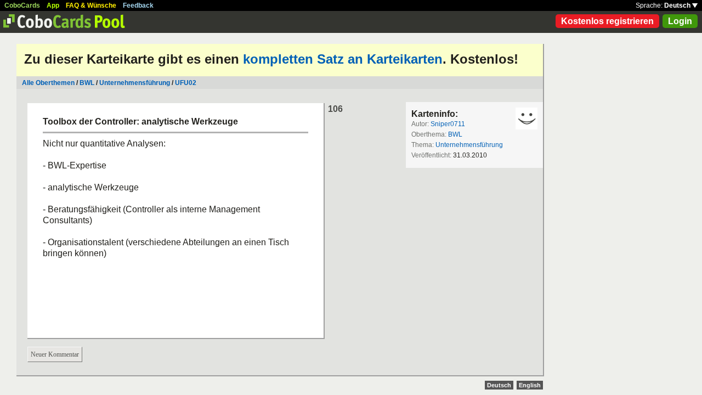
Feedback (138, 5)
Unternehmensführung (134, 83)
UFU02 (185, 83)
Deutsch (678, 5)
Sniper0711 (448, 124)
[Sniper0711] (526, 118)
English (530, 385)
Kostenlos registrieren (607, 21)
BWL (87, 83)
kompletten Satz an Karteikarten (343, 59)
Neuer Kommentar (55, 354)
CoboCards (22, 5)
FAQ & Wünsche (91, 5)
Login (680, 21)
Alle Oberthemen (48, 83)
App (53, 5)
